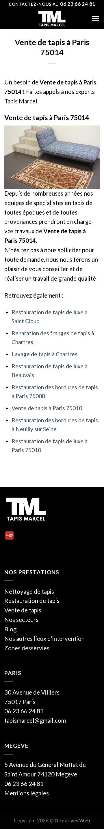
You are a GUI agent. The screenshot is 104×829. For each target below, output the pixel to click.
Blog (10, 629)
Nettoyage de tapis (29, 591)
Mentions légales (26, 793)
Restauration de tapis (32, 600)
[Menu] (95, 18)
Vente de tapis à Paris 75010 (47, 408)
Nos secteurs (21, 619)
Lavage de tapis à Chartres (44, 354)
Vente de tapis (22, 610)
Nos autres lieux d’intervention (44, 638)
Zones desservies (26, 648)
